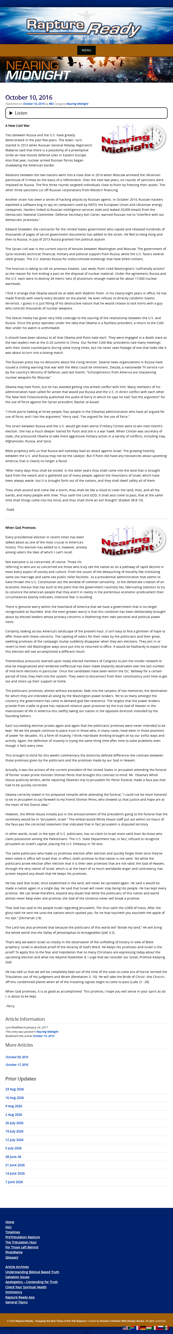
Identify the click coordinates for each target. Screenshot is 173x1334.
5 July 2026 (13, 1148)
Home (9, 1222)
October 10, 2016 (43, 1036)
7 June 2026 (14, 1182)
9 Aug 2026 (13, 1106)
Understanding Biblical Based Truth (32, 1272)
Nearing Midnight (77, 103)
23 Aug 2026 (14, 1089)
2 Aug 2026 (13, 1114)
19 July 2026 (14, 1131)
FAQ (8, 1227)
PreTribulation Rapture (22, 1237)
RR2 (51, 103)
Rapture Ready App (20, 1297)
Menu (86, 50)
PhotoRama (14, 1252)
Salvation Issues (17, 1277)
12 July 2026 (14, 1140)
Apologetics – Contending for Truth (31, 1282)
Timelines (12, 1232)
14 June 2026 (15, 1173)
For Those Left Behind (21, 1247)
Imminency (13, 1292)
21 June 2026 (15, 1165)
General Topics (16, 1302)
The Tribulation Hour (21, 1242)
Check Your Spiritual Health (26, 1287)
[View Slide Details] (86, 25)
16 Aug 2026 (14, 1097)
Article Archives (17, 1267)
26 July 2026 (14, 1123)
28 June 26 (13, 1156)
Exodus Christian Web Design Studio (122, 1321)
